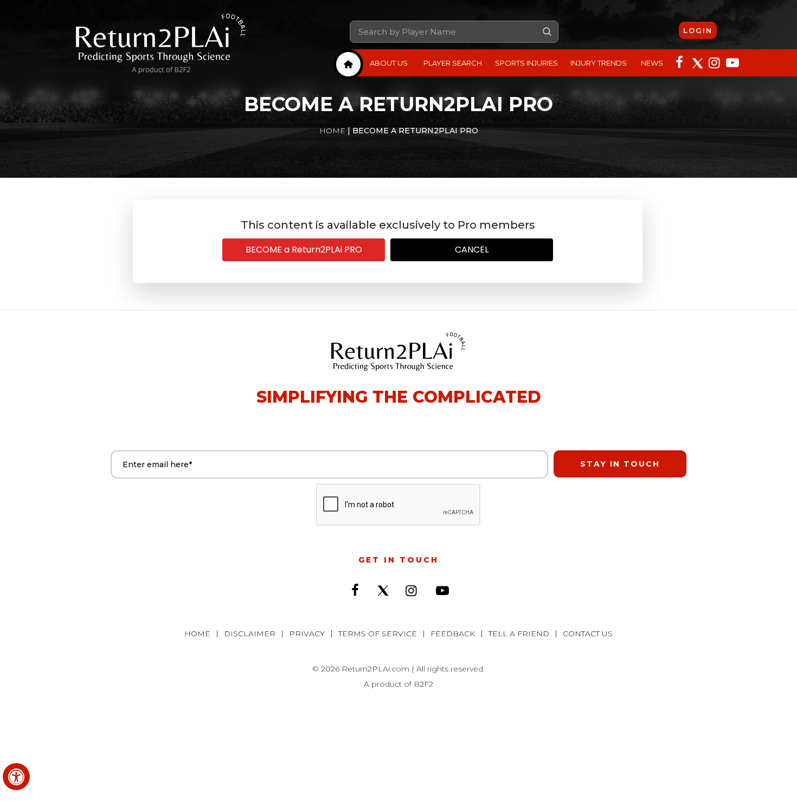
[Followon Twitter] (696, 61)
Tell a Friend (519, 633)
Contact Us (588, 633)
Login (697, 30)
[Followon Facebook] (679, 61)
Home (332, 130)
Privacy (307, 633)
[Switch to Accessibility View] (16, 776)
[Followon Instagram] (714, 61)
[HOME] (348, 64)
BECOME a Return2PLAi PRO (304, 249)
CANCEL (472, 249)
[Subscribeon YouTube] (731, 61)
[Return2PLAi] (161, 43)
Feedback (452, 633)
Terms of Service (377, 633)
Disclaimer (249, 633)
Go (547, 31)
